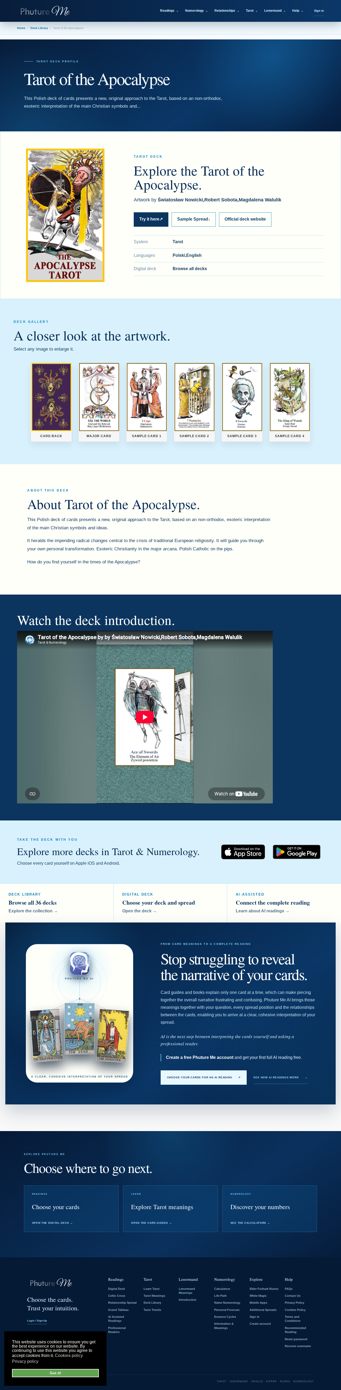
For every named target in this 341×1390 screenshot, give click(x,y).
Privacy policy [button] (25, 1361)
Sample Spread (193, 219)
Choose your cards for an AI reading (204, 1077)
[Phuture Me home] (46, 11)
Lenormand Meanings (187, 1290)
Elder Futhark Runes (264, 1288)
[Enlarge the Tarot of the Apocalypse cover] (65, 215)
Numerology (196, 11)
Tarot (252, 11)
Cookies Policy (295, 1309)
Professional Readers (117, 1330)
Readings (169, 11)
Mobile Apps (258, 1302)
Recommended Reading (295, 1330)
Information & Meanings (224, 1325)
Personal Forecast (226, 1309)
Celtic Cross (116, 1295)
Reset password (296, 1339)
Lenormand (275, 11)
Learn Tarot (152, 1288)
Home (21, 28)
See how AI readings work (280, 1077)
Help (297, 11)
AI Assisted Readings (116, 1318)
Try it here (151, 219)
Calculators (222, 1288)
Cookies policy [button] (69, 1355)
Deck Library (39, 28)
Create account (260, 1323)
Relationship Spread (122, 1302)
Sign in (319, 10)
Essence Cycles (225, 1316)
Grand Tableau (118, 1309)
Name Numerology (227, 1302)
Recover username (298, 1346)
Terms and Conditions (293, 1318)
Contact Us (293, 1295)
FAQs (289, 1288)
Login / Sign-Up (37, 1320)
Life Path (220, 1295)
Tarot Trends (152, 1309)
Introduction (187, 1299)
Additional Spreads (263, 1309)
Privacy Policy (294, 1302)
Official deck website (245, 219)
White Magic (258, 1295)
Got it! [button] (55, 1373)
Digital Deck (116, 1288)
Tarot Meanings (154, 1295)
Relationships (226, 11)
